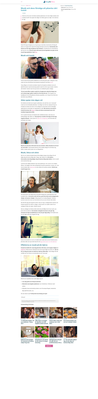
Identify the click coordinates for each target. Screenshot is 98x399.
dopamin (23, 249)
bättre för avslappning (42, 118)
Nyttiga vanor (28, 5)
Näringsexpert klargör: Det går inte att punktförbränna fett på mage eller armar (55, 341)
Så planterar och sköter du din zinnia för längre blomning (41, 341)
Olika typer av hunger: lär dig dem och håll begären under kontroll (41, 322)
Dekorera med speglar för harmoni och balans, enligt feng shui (27, 341)
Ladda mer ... (49, 345)
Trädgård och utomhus (40, 338)
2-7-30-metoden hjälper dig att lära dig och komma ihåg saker (70, 341)
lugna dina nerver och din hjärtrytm (48, 241)
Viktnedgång (52, 338)
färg (36, 52)
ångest (33, 110)
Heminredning (24, 338)
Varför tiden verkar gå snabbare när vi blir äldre (55, 322)
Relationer (23, 319)
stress (51, 82)
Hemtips (65, 319)
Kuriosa (51, 319)
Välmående (23, 5)
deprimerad (32, 167)
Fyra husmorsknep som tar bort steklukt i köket (70, 321)
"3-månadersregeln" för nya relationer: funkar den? (27, 322)
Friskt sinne (37, 319)
